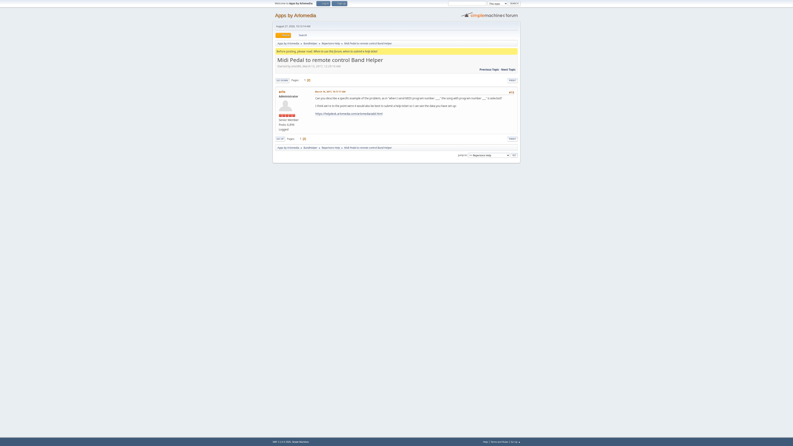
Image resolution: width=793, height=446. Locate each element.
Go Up (280, 138)
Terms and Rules (499, 441)
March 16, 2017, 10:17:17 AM (330, 91)
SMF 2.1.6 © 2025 (282, 442)
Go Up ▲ (515, 441)
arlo (282, 91)
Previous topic (489, 69)
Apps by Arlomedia (295, 15)
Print (512, 80)
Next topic (508, 69)
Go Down (282, 80)
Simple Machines (300, 442)
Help (485, 441)
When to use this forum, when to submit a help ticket (345, 51)
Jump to (462, 155)
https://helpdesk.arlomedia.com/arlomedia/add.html (348, 114)
